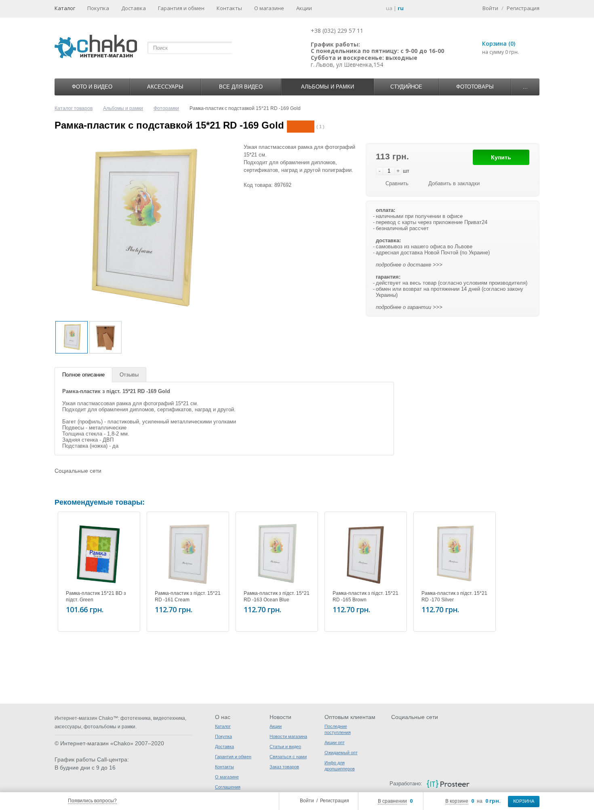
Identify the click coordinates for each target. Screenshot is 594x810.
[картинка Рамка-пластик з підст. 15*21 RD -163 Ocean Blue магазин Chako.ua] (277, 553)
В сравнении (392, 801)
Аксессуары (165, 87)
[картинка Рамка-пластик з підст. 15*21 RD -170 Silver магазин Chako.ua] (454, 553)
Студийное (406, 87)
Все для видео (241, 87)
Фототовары (475, 87)
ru (401, 8)
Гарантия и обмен (181, 8)
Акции (304, 8)
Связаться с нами (288, 756)
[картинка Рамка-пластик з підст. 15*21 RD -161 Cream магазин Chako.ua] (188, 553)
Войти (307, 801)
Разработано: (406, 783)
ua (389, 8)
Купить (501, 157)
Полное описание (83, 375)
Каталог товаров (74, 108)
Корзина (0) (498, 43)
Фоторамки (166, 108)
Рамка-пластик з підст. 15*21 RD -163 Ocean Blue (277, 596)
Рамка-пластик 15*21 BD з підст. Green (96, 596)
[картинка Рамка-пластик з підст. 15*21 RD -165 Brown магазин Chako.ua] (366, 553)
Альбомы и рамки (327, 87)
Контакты (229, 8)
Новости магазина (288, 736)
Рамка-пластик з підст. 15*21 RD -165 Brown (365, 596)
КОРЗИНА (523, 801)
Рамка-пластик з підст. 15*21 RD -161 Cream (188, 596)
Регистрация (334, 801)
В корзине (456, 801)
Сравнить (397, 183)
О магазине (269, 8)
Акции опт (334, 742)
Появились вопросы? (92, 801)
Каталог (65, 8)
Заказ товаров (284, 766)
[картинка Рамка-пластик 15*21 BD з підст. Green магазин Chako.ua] (99, 553)
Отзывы (129, 375)
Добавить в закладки (454, 183)
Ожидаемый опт (341, 752)
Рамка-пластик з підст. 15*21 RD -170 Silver (454, 596)
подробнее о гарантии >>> (409, 307)
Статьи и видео (285, 746)
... (525, 87)
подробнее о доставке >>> (409, 265)
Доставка (133, 8)
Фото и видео (92, 87)
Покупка (98, 8)
